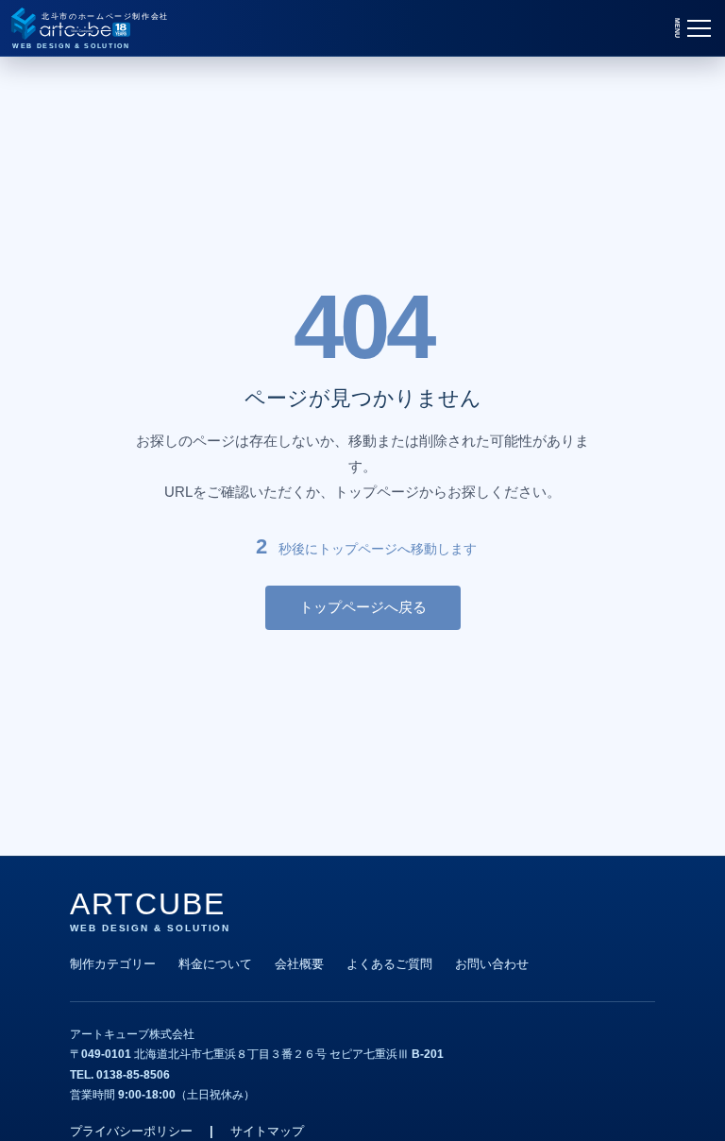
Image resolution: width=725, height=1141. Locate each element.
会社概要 (299, 964)
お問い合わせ (492, 964)
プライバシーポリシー (131, 1131)
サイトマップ (267, 1131)
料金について (215, 964)
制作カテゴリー (113, 964)
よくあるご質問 (389, 964)
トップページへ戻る (363, 607)
